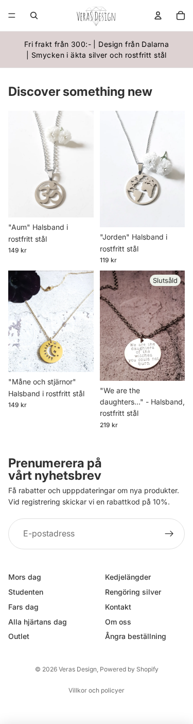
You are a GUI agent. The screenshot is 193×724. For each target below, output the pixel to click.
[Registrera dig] (169, 534)
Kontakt (118, 606)
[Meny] (12, 15)
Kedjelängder (128, 577)
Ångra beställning (135, 636)
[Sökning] (34, 15)
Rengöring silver (133, 591)
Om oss (118, 621)
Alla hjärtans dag (37, 621)
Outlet (18, 636)
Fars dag (23, 606)
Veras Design (78, 669)
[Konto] (158, 15)
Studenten (25, 591)
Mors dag (24, 577)
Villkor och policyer (96, 690)
